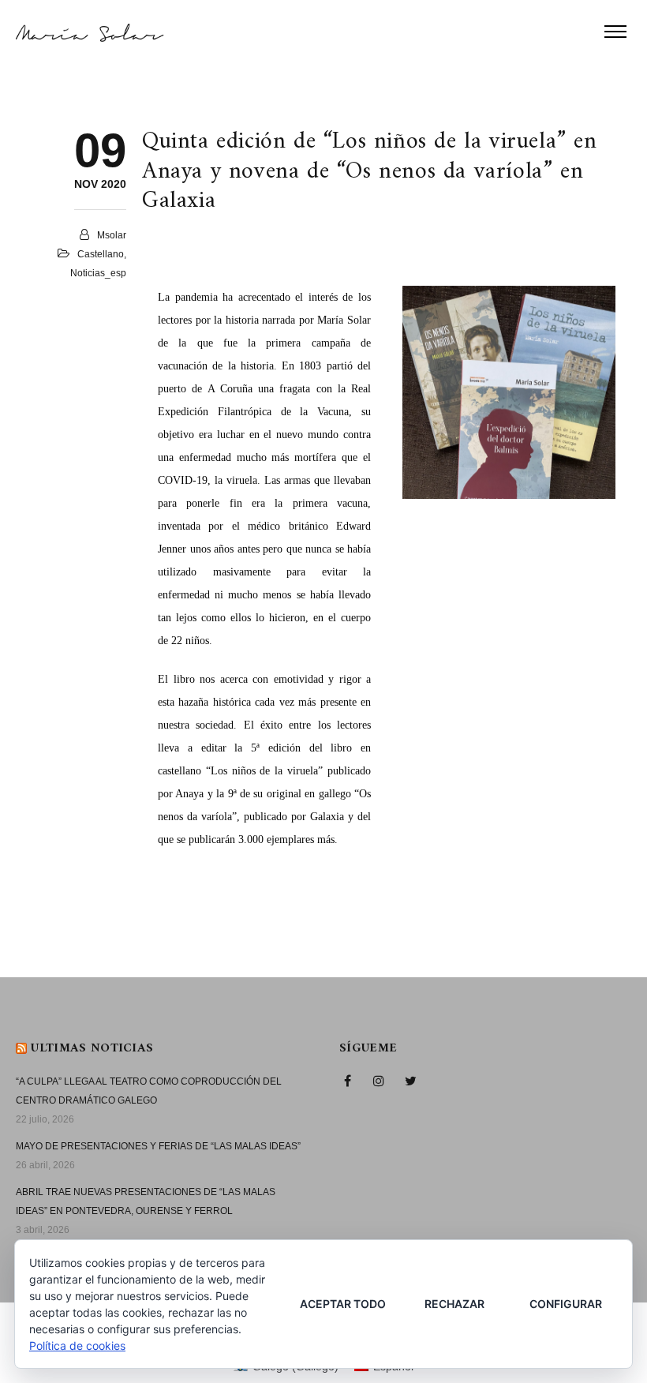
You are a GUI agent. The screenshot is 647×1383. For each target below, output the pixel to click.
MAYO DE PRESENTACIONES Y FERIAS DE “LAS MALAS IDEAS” (158, 1146)
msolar (111, 235)
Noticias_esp (98, 273)
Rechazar (454, 1303)
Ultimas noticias (92, 1048)
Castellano (100, 254)
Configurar (565, 1303)
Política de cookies (77, 1345)
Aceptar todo (343, 1303)
